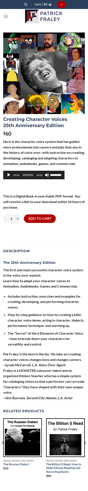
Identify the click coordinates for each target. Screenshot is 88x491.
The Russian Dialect (16, 464)
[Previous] (3, 451)
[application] (34, 175)
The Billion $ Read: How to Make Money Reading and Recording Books (63, 468)
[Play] (9, 175)
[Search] (25, 4)
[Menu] (5, 16)
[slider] (56, 174)
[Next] (85, 451)
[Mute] (47, 175)
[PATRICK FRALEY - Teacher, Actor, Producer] (44, 16)
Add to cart (40, 218)
